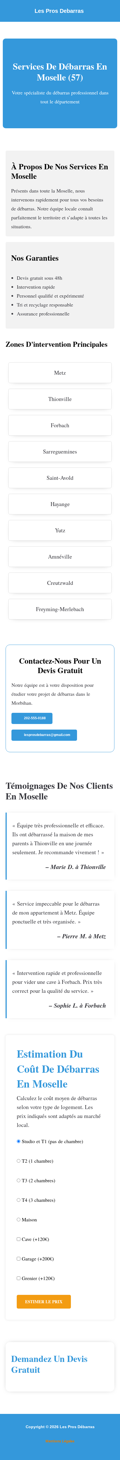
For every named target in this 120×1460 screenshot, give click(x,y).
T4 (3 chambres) (37, 1200)
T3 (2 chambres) (37, 1180)
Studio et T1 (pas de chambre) (51, 1141)
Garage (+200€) (37, 1258)
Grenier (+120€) (37, 1278)
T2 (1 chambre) (36, 1161)
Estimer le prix (44, 1301)
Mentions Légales (60, 1441)
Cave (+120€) (34, 1239)
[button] (109, 11)
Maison (28, 1219)
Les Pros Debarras (59, 11)
